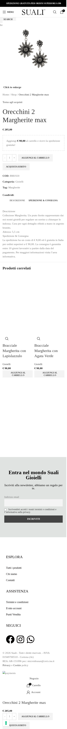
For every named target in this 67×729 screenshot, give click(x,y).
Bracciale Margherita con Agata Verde (46, 350)
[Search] (54, 12)
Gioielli (6, 364)
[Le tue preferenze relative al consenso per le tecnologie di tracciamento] (6, 723)
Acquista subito (16, 725)
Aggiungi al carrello (35, 157)
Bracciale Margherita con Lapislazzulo (14, 350)
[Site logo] (33, 11)
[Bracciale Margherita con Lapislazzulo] (18, 289)
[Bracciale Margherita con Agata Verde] (49, 289)
